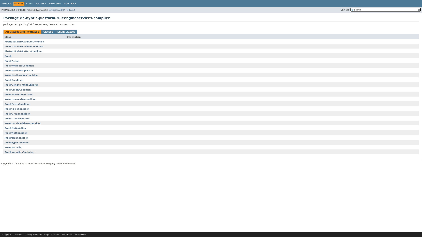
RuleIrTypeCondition (17, 142)
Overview (6, 3)
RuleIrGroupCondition (17, 114)
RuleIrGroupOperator (17, 118)
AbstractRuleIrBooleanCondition (24, 46)
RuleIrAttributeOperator (19, 70)
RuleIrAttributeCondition (19, 66)
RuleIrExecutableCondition (20, 99)
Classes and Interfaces (62, 10)
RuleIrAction (12, 61)
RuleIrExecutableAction (18, 94)
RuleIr (8, 56)
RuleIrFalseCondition (17, 109)
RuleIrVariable (13, 147)
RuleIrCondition (14, 80)
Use (37, 3)
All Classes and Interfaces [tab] (22, 31)
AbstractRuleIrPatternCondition (23, 51)
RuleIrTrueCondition (16, 138)
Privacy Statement (34, 235)
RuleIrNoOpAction (15, 128)
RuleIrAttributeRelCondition (21, 75)
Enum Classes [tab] (66, 31)
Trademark (67, 235)
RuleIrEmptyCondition (18, 90)
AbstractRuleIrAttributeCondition (24, 41)
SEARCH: (345, 10)
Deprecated (54, 3)
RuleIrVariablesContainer (19, 152)
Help (73, 3)
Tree (43, 3)
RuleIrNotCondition (16, 133)
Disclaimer (18, 235)
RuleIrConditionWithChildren (21, 85)
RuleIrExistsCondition (17, 104)
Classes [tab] (48, 31)
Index (66, 3)
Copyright (6, 235)
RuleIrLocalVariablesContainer (23, 123)
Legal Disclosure (52, 235)
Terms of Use (80, 235)
